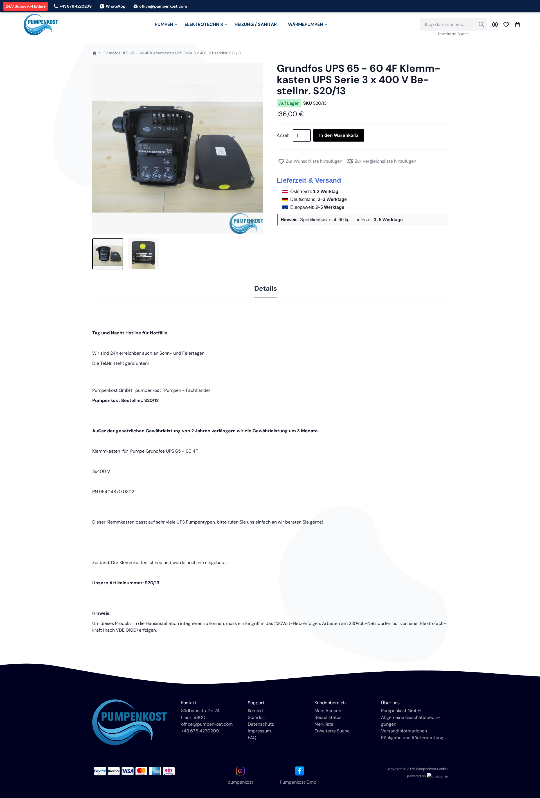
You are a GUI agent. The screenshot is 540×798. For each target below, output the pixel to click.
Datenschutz (261, 724)
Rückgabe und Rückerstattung (412, 738)
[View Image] (107, 253)
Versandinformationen (404, 731)
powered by (417, 776)
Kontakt (255, 711)
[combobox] (453, 24)
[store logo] (41, 24)
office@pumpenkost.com (207, 724)
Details (265, 288)
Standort (257, 717)
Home (94, 53)
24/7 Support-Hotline (26, 6)
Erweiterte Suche (453, 34)
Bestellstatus (327, 717)
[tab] (265, 289)
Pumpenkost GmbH (401, 711)
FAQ (252, 738)
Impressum (259, 731)
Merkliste (323, 724)
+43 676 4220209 (200, 731)
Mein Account (328, 711)
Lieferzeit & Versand (309, 180)
